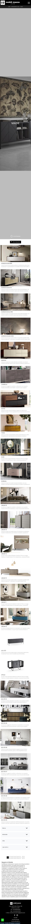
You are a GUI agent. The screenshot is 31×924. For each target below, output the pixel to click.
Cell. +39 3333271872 (15, 911)
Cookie (7, 923)
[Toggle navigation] (28, 3)
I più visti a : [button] (5, 847)
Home (9, 6)
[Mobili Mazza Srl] (15, 903)
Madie (21, 6)
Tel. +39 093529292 (15, 909)
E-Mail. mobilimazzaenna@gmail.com (15, 912)
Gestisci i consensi (15, 923)
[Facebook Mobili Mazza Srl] (14, 915)
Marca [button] (4, 828)
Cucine (15, 917)
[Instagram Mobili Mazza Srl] (17, 915)
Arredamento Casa (15, 6)
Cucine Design (15, 919)
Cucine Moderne (15, 921)
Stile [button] (3, 841)
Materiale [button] (4, 834)
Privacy (2, 923)
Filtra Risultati (16, 242)
